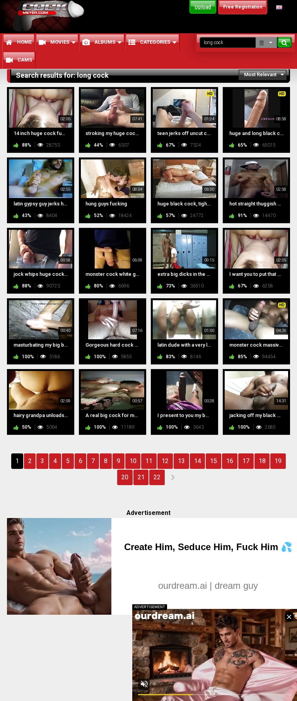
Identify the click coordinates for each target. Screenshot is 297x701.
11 (148, 461)
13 (181, 461)
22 (157, 477)
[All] (266, 42)
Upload (203, 7)
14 (197, 461)
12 (165, 461)
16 (229, 461)
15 (213, 461)
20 (124, 477)
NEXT (173, 477)
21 (141, 477)
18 (262, 461)
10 (133, 461)
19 (278, 461)
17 (245, 461)
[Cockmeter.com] (51, 16)
